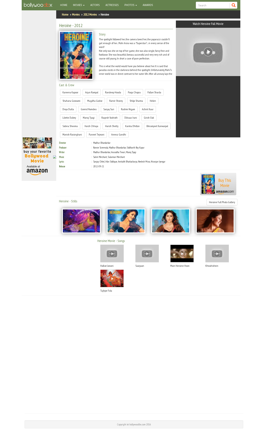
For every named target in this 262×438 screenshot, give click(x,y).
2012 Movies (90, 14)
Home (65, 5)
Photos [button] (129, 5)
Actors (95, 5)
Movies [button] (78, 5)
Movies (76, 14)
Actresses (112, 5)
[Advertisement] (39, 75)
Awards (148, 5)
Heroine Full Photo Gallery (222, 202)
